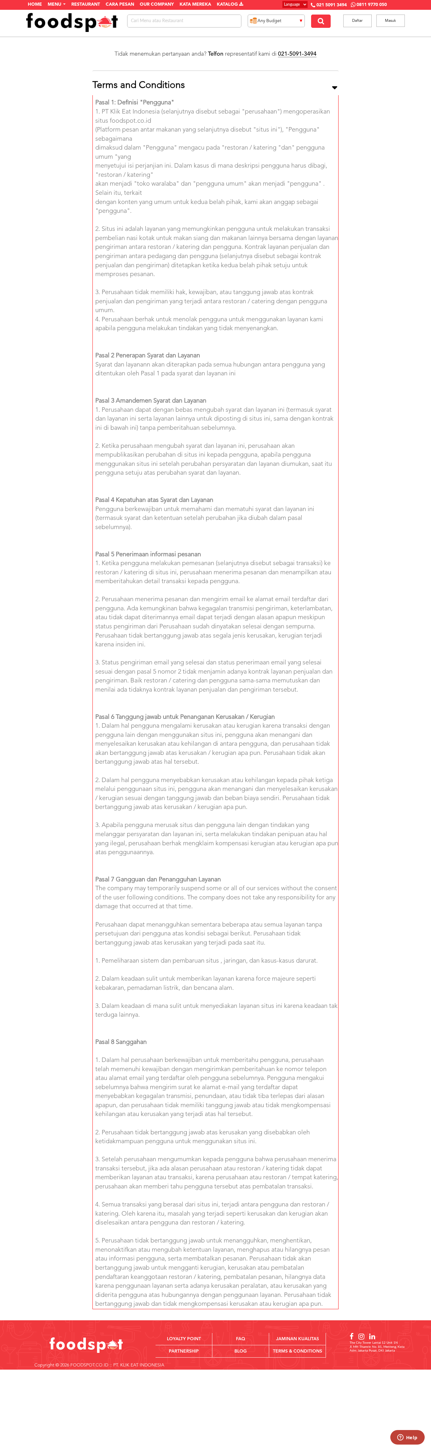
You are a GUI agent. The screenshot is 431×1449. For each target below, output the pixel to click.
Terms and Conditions (138, 85)
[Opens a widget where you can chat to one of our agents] (407, 1438)
